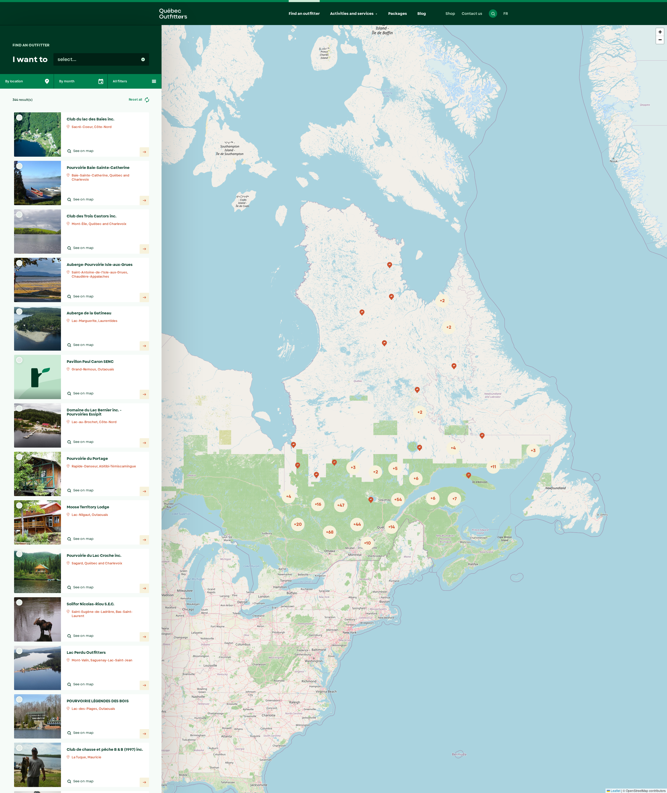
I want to (30, 59)
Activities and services (352, 13)
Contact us (472, 13)
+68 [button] (330, 532)
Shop (450, 13)
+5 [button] (395, 469)
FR (505, 13)
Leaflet (615, 790)
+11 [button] (493, 467)
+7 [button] (454, 499)
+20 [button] (298, 524)
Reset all (136, 99)
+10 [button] (367, 543)
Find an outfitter (304, 13)
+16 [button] (318, 504)
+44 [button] (357, 524)
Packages (397, 13)
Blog (421, 13)
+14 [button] (391, 527)
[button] (454, 366)
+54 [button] (398, 500)
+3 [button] (533, 451)
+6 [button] (415, 478)
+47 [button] (340, 505)
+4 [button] (288, 496)
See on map (83, 151)
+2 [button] (442, 301)
